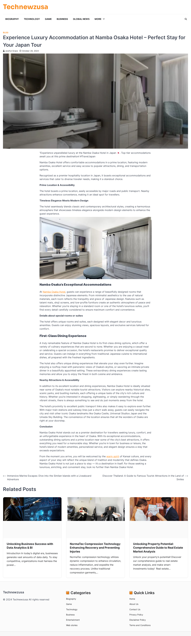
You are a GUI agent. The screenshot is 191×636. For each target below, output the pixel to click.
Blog (5, 32)
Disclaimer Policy (137, 620)
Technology (32, 19)
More (98, 19)
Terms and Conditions (140, 625)
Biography (12, 19)
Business (62, 19)
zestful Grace (11, 51)
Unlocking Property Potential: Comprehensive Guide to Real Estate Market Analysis (158, 547)
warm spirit (112, 456)
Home (132, 599)
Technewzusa (25, 7)
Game (48, 19)
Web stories (71, 625)
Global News (81, 19)
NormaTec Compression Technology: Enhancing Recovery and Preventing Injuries (95, 547)
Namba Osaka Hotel (54, 291)
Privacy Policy (136, 614)
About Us (133, 604)
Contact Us (134, 609)
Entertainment (73, 620)
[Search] (186, 19)
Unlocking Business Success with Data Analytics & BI (30, 545)
